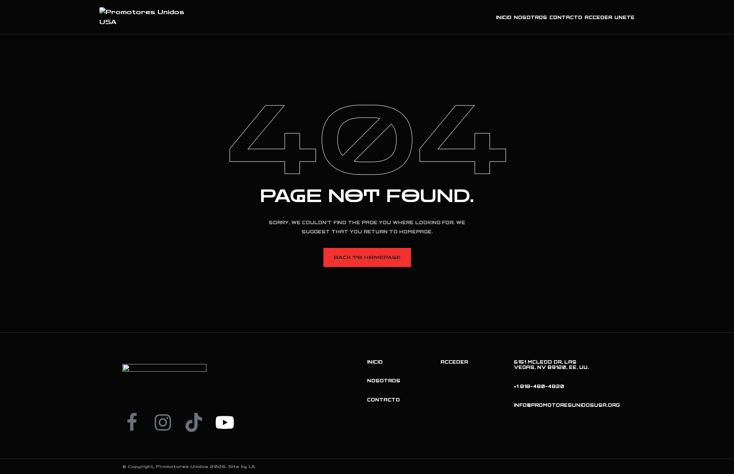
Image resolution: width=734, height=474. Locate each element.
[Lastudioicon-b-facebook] (131, 422)
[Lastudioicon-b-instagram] (162, 422)
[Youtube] (224, 422)
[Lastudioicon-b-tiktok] (193, 422)
